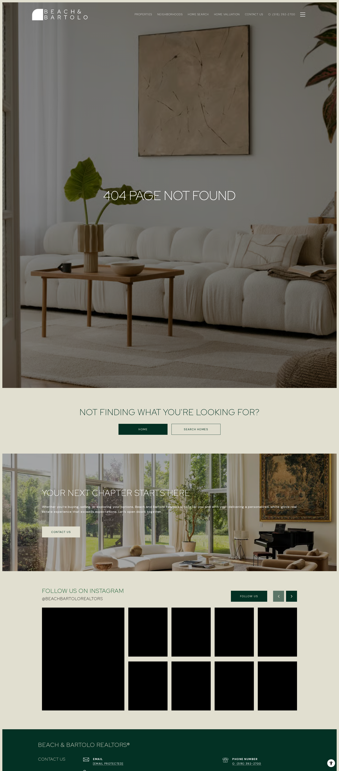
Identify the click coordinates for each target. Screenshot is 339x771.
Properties (143, 14)
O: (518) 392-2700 (246, 763)
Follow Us (249, 596)
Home (143, 429)
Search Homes (196, 429)
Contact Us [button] (61, 532)
